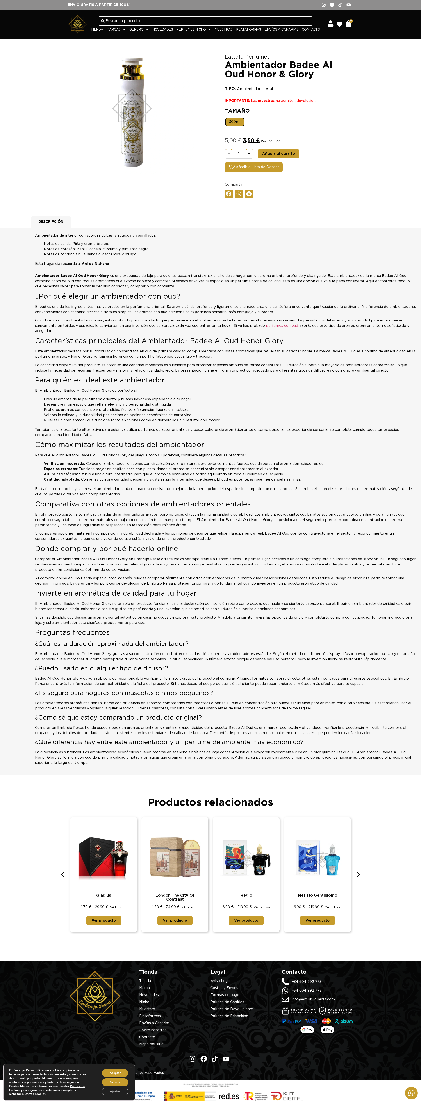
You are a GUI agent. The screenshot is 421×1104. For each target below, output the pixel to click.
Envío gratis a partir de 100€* (99, 5)
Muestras (224, 29)
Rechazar (115, 1082)
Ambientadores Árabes (257, 89)
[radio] (235, 122)
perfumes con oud (282, 325)
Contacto (311, 29)
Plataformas (248, 29)
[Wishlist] (341, 22)
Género (136, 29)
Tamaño (237, 111)
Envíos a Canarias (281, 29)
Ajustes (115, 1091)
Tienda (97, 29)
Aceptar (115, 1073)
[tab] (51, 222)
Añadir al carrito (278, 154)
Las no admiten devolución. (270, 100)
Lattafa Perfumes (247, 57)
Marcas (114, 29)
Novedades (162, 29)
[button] (229, 194)
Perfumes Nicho (191, 29)
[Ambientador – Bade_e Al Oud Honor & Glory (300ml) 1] (132, 112)
